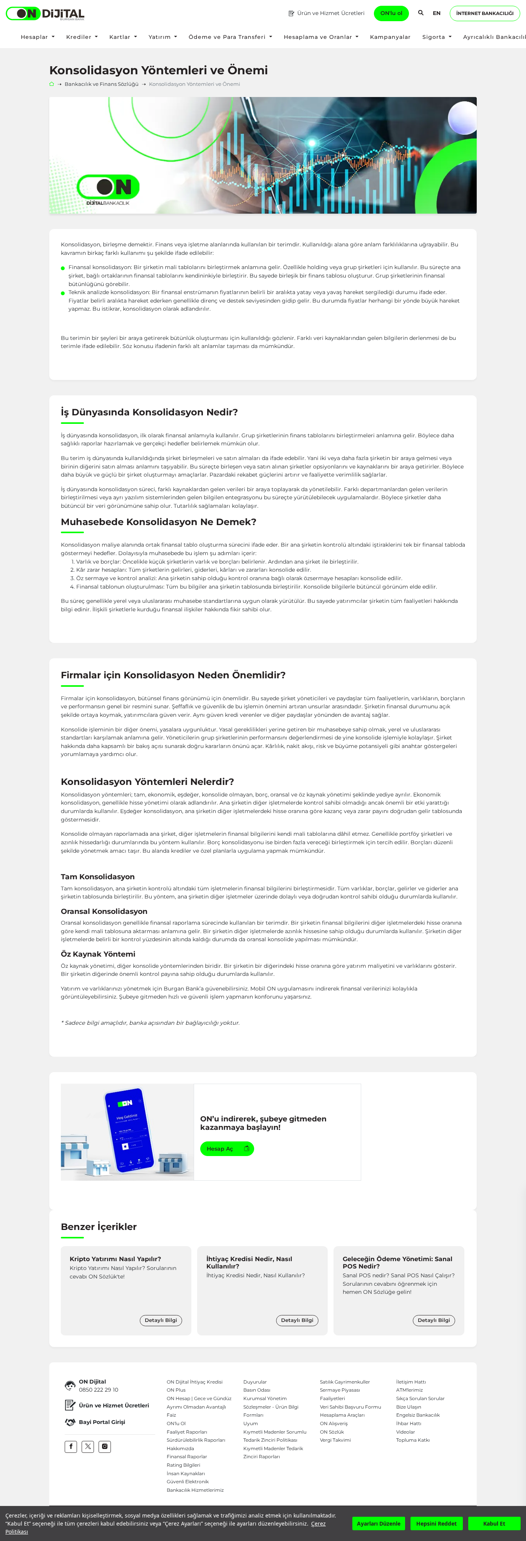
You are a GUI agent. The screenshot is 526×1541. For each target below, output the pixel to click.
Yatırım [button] (161, 37)
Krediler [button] (80, 37)
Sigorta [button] (434, 37)
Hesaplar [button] (35, 37)
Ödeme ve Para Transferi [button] (228, 37)
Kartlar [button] (120, 37)
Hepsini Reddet (436, 1523)
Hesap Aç (220, 1148)
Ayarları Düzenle (378, 1523)
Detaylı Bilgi (161, 1320)
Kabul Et (494, 1523)
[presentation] (68, 1290)
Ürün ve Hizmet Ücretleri (331, 13)
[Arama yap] (421, 13)
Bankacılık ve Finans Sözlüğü (102, 84)
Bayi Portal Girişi (102, 1422)
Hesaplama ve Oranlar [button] (319, 37)
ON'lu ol (391, 13)
